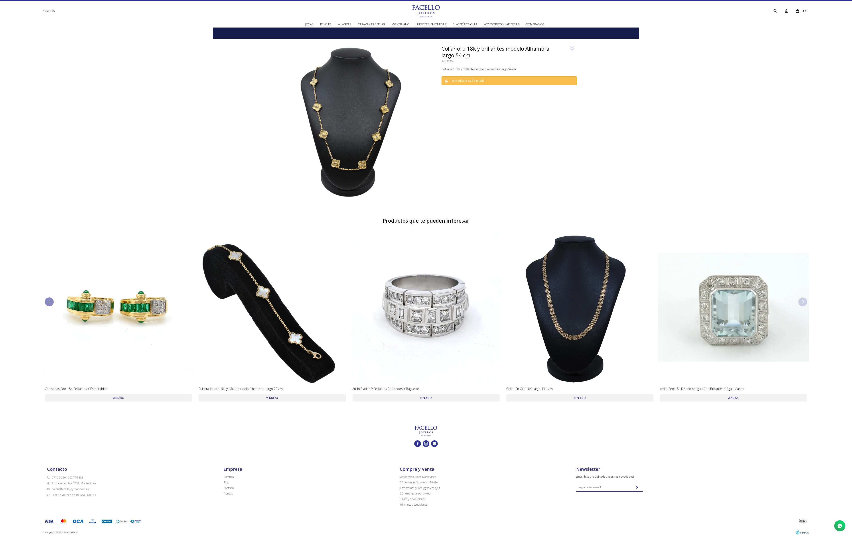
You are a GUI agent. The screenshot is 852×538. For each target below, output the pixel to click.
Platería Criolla (465, 24)
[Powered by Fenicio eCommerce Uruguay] (802, 532)
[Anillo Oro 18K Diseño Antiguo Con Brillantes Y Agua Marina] (733, 307)
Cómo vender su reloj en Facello (419, 482)
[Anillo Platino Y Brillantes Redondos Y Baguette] (426, 307)
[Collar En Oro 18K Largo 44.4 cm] (580, 307)
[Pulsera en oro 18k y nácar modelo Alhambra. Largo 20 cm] (272, 307)
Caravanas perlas (371, 24)
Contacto (228, 488)
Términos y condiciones (413, 504)
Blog (225, 482)
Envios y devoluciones (412, 499)
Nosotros (49, 11)
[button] (775, 10)
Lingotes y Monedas (431, 24)
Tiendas (228, 493)
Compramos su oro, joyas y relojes (420, 488)
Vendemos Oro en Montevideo (418, 477)
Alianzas (344, 24)
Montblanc (400, 24)
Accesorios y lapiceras (501, 24)
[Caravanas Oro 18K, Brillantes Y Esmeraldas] (118, 307)
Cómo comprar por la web (415, 493)
